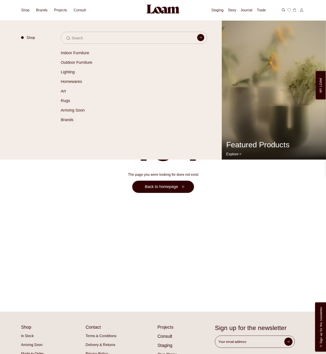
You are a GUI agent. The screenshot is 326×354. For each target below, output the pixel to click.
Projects (60, 10)
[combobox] (134, 38)
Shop (25, 10)
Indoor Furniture (75, 53)
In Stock (27, 336)
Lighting (68, 72)
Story (232, 10)
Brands (67, 120)
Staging (217, 10)
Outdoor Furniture (76, 62)
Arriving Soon (73, 110)
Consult (80, 10)
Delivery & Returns (100, 345)
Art (63, 91)
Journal (246, 10)
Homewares (71, 81)
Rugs (65, 100)
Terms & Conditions (101, 336)
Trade (261, 10)
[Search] (200, 38)
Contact (93, 327)
